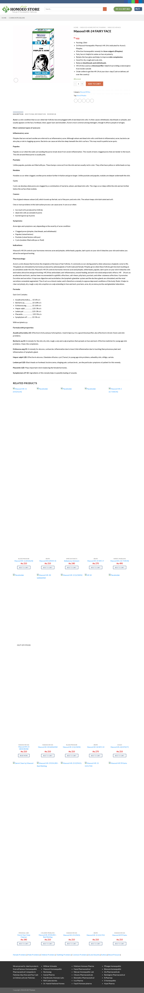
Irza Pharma (78, 980)
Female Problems (19, 955)
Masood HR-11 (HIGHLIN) (24, 561)
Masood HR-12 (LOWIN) (71, 747)
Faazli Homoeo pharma (83, 983)
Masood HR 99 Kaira (119, 935)
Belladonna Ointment (71, 561)
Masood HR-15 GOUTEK (96, 935)
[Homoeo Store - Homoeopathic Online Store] (21, 9)
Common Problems (17, 18)
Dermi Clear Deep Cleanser (23, 936)
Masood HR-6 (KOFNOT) (120, 747)
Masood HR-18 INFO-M (95, 747)
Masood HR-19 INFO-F (95, 561)
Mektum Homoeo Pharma (84, 966)
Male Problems (33, 955)
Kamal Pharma (49, 975)
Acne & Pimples (81, 95)
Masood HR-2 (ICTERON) (119, 561)
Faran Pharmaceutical (82, 969)
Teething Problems (63, 955)
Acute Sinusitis (94, 955)
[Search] (105, 9)
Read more (24, 755)
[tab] (18, 114)
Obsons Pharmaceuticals (83, 975)
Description (18, 114)
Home (4, 18)
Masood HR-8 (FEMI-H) (47, 561)
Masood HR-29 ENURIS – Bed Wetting (48, 936)
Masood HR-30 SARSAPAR (47, 747)
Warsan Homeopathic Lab (84, 972)
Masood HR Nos (114, 27)
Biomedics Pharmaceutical (84, 978)
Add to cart (94, 84)
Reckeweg (47, 972)
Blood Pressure (114, 955)
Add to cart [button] (24, 567)
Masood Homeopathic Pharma (93, 27)
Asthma (104, 955)
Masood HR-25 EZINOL (71, 935)
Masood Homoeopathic (52, 969)
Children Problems (48, 955)
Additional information (35, 114)
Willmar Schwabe (50, 966)
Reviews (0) (51, 114)
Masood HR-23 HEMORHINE (23, 748)
